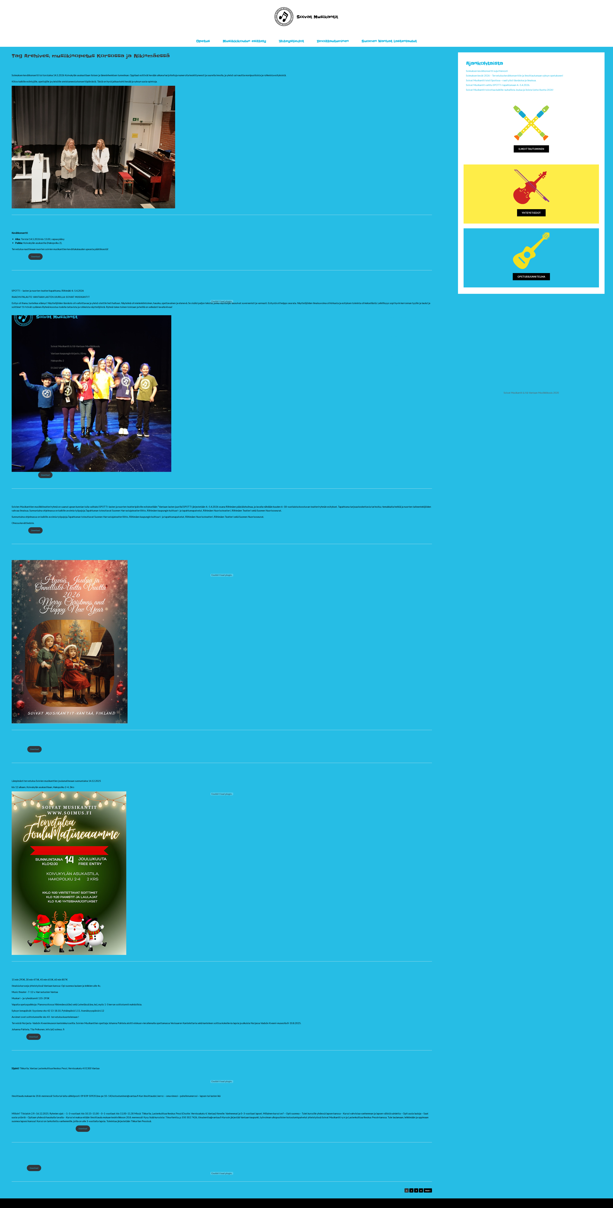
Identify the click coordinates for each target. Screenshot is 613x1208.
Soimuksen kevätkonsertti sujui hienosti (69, 66)
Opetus (203, 41)
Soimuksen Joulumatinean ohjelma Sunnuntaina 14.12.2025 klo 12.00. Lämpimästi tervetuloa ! (142, 739)
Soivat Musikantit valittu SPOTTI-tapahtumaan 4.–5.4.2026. (94, 498)
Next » (427, 1190)
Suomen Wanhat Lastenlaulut (389, 41)
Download (45, 475)
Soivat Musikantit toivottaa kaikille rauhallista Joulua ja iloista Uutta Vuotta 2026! (509, 89)
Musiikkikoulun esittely (244, 41)
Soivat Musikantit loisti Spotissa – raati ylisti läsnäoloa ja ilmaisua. (501, 80)
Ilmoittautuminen (333, 41)
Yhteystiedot (291, 41)
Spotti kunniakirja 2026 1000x (24, 475)
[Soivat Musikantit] (307, 16)
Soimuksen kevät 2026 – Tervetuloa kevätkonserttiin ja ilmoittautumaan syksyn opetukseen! (144, 224)
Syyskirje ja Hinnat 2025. (47, 971)
